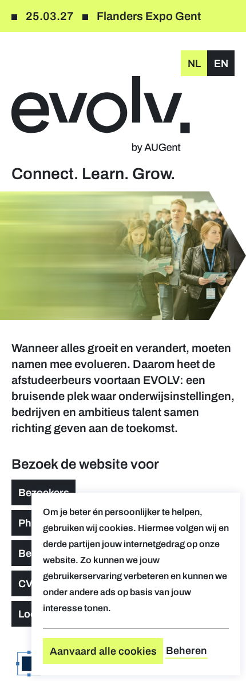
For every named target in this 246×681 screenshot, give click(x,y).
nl (194, 63)
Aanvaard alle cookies (103, 651)
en (221, 63)
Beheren (186, 650)
